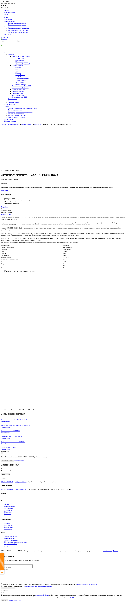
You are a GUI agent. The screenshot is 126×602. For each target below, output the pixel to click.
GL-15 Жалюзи (20, 75)
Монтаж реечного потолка (16, 117)
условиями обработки (42, 595)
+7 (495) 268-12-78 (7, 482)
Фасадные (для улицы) (22, 64)
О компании (8, 510)
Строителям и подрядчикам (17, 25)
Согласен (4, 600)
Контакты (7, 34)
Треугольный (19, 82)
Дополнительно (6, 214)
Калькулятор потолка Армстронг (18, 28)
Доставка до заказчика (15, 110)
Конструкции (8, 527)
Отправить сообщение (7, 588)
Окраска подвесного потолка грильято (20, 112)
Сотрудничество (9, 21)
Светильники (12, 99)
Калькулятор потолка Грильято (18, 30)
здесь (72, 597)
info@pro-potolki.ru (20, 482)
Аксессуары (8, 529)
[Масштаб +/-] (1, 590)
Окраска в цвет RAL (10, 544)
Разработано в (107, 551)
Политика (7, 514)
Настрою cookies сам (14, 600)
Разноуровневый (20, 84)
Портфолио (8, 19)
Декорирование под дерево (16, 114)
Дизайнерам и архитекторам (17, 23)
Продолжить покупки (7, 460)
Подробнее (4, 190)
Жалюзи (18, 73)
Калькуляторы (8, 27)
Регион (6, 14)
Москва (6, 10)
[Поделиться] (5, 590)
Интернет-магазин (10, 121)
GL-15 (17, 69)
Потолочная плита (17, 93)
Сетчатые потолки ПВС (19, 97)
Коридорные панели (18, 90)
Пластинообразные (21, 62)
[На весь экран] (3, 590)
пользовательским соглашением (87, 584)
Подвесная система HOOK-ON (21, 86)
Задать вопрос (5, 474)
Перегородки (12, 101)
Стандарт (18, 67)
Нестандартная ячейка (22, 78)
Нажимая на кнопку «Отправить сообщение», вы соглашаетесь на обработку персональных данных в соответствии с (50, 584)
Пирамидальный (20, 80)
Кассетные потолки (18, 95)
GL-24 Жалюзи (20, 77)
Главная (3, 124)
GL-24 (17, 71)
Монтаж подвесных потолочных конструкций (22, 108)
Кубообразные (20, 58)
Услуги (6, 106)
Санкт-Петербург (9, 12)
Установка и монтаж (10, 536)
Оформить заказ (19, 461)
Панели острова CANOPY (20, 88)
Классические (19, 60)
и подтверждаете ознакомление (27, 586)
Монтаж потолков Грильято (17, 115)
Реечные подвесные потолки (21, 56)
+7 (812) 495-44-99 (7, 489)
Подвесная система (18, 91)
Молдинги (37, 124)
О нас (6, 17)
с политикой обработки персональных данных (37, 586)
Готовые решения (9, 104)
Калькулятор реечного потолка (18, 32)
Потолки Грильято (17, 65)
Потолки (11, 54)
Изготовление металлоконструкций (15, 542)
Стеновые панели (13, 102)
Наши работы (8, 119)
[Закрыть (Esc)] (7, 590)
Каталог (7, 53)
